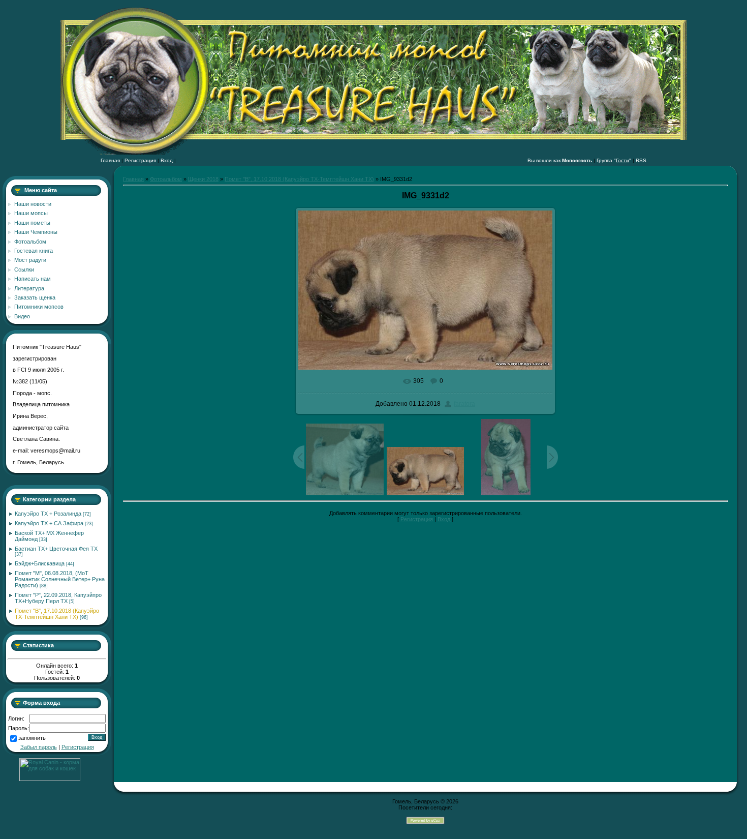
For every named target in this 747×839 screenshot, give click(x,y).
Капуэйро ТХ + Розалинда (48, 514)
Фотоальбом (166, 179)
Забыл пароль (38, 747)
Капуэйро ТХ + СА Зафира (49, 523)
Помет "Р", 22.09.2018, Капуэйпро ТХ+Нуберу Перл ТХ (58, 598)
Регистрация (140, 160)
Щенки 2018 (203, 179)
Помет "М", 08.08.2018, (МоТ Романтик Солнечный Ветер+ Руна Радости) (60, 579)
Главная (110, 160)
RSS (641, 160)
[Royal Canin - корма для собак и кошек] (49, 779)
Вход (167, 160)
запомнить (32, 738)
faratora (464, 403)
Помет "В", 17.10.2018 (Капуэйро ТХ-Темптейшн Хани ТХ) (57, 614)
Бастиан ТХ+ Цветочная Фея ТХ (56, 549)
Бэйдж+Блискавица (40, 563)
